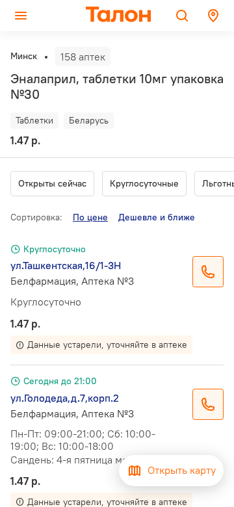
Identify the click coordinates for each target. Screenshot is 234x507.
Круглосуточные (144, 183)
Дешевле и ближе (156, 217)
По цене (90, 217)
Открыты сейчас (52, 183)
